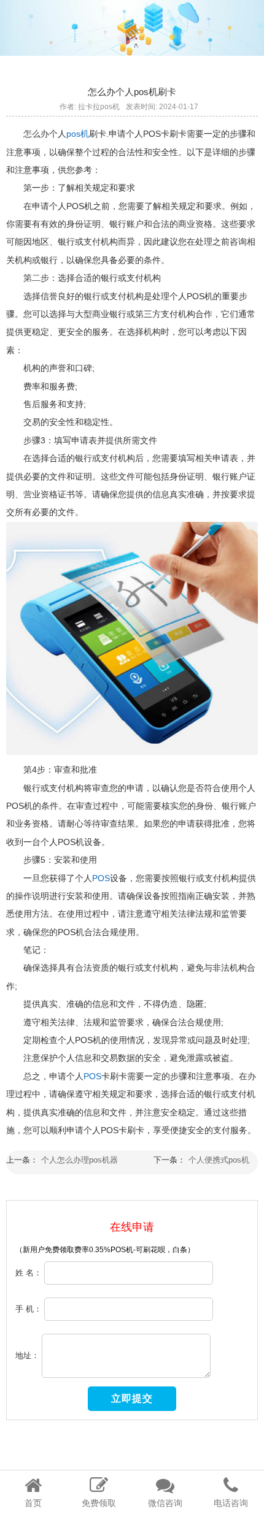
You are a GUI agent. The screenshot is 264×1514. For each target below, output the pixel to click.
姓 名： (28, 1272)
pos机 (77, 134)
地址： (27, 1355)
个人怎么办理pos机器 (79, 1159)
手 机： (28, 1308)
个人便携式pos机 (218, 1159)
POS (101, 878)
